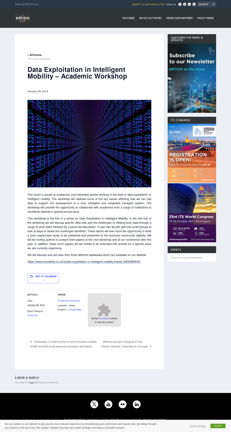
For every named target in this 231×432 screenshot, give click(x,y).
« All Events (35, 55)
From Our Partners (179, 18)
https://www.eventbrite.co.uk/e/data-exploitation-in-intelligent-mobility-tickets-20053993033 (84, 261)
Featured (128, 18)
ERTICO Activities (150, 18)
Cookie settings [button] (198, 425)
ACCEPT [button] (218, 425)
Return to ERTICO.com (26, 4)
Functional (104, 318)
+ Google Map (74, 309)
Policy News (206, 18)
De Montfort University (69, 300)
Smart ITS (33, 315)
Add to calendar (46, 276)
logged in (33, 382)
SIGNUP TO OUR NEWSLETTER (148, 4)
